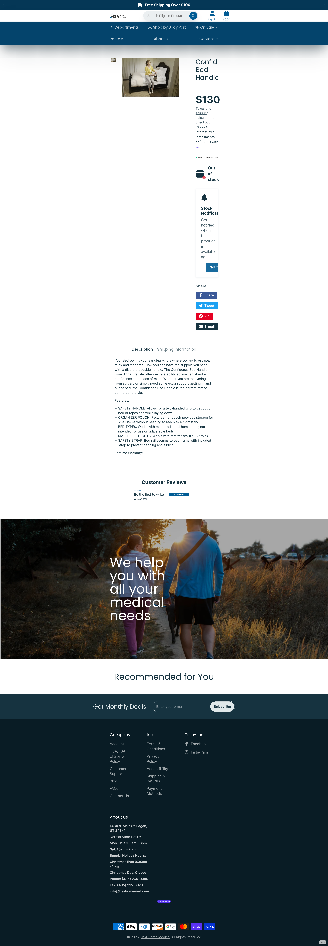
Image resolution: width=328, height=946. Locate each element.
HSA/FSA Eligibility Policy (117, 756)
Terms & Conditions (156, 746)
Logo (118, 16)
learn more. (214, 157)
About (159, 38)
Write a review (179, 494)
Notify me (217, 267)
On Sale (207, 27)
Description (142, 349)
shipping (202, 113)
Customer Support (118, 771)
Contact (206, 38)
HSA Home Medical (155, 937)
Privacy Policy (153, 758)
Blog (113, 781)
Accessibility (157, 769)
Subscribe (222, 707)
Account (212, 16)
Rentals (116, 38)
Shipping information (176, 349)
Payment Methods (154, 791)
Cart (226, 16)
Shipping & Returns (156, 778)
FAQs (114, 788)
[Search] (193, 16)
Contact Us (119, 796)
